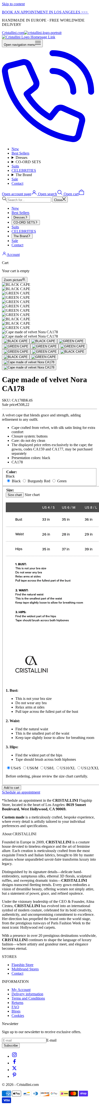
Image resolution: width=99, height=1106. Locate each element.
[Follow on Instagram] (14, 1056)
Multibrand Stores (25, 969)
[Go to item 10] (16, 357)
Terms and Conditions (28, 998)
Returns (17, 1003)
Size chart (15, 495)
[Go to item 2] (43, 341)
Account (13, 255)
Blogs (16, 1011)
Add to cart (11, 787)
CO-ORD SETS (28, 162)
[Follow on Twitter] (14, 1070)
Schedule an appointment (21, 792)
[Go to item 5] (44, 346)
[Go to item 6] (73, 346)
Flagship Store (22, 965)
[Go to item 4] (16, 346)
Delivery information (27, 994)
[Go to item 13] (29, 367)
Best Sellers (20, 153)
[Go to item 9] (72, 351)
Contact (17, 183)
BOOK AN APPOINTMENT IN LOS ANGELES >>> (45, 12)
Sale (15, 179)
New (15, 149)
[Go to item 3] (71, 341)
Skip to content (13, 4)
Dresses (21, 158)
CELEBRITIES (24, 170)
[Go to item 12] (29, 362)
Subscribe (11, 1045)
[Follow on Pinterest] (14, 1076)
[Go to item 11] (44, 357)
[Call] (49, 141)
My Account (21, 990)
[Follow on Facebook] (14, 1063)
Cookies (18, 1016)
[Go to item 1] (16, 341)
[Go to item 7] (16, 351)
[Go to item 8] (44, 351)
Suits (15, 166)
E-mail (51, 1040)
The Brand (24, 175)
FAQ (15, 1007)
